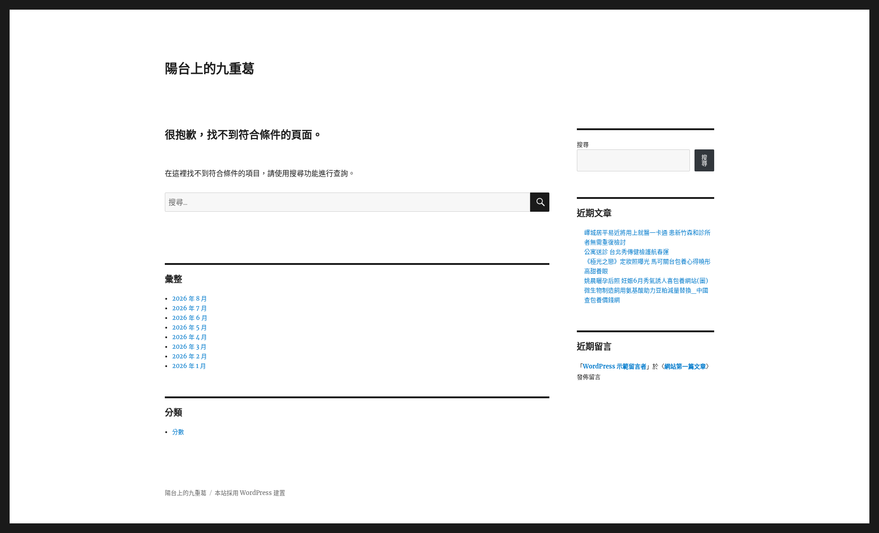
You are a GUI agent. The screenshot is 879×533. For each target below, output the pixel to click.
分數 (178, 432)
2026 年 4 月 (189, 337)
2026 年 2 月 (189, 356)
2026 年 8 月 (189, 298)
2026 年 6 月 (189, 318)
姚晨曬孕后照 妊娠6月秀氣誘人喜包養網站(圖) (646, 281)
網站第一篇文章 (685, 366)
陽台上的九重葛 (210, 69)
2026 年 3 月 (189, 347)
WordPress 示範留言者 (614, 366)
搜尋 (583, 144)
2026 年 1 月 (189, 366)
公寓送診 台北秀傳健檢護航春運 (626, 252)
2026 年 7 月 (189, 308)
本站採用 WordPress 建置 (250, 493)
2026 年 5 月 (189, 327)
